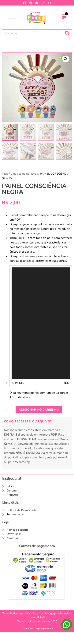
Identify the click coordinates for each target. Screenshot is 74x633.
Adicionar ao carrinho (39, 410)
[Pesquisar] (67, 33)
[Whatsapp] (49, 3)
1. (18, 383)
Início (5, 174)
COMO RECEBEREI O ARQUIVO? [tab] (27, 421)
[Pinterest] (30, 3)
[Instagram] (43, 3)
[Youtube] (37, 3)
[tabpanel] (37, 447)
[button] (12, 16)
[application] (41, 323)
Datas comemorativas (24, 174)
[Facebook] (24, 3)
